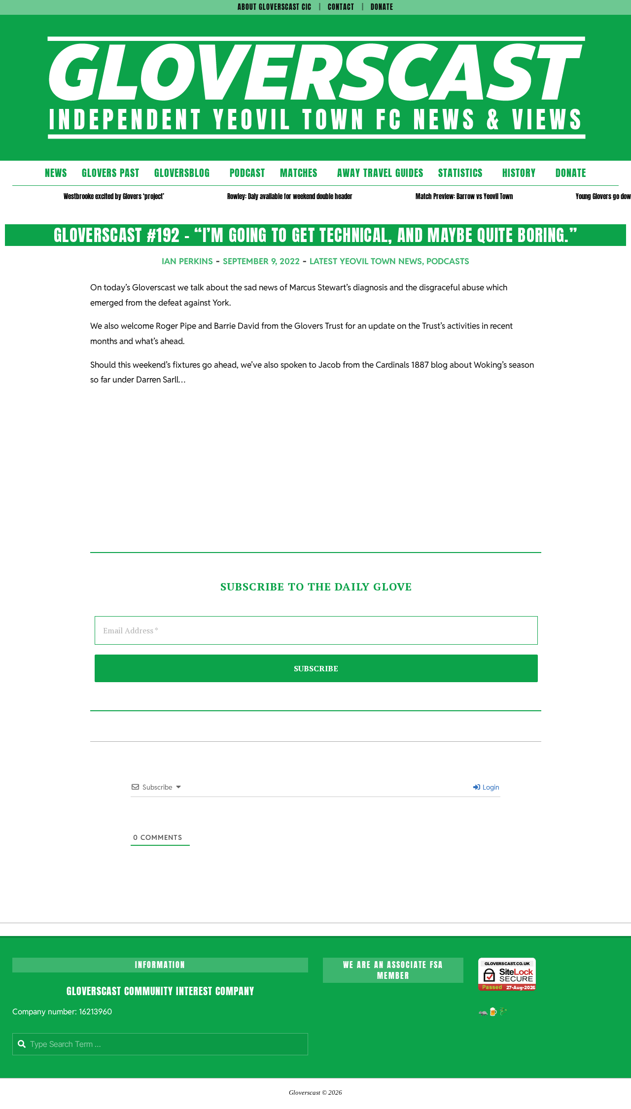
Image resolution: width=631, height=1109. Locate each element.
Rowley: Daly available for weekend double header (289, 196)
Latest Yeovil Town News (366, 261)
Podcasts (447, 261)
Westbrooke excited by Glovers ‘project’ (114, 196)
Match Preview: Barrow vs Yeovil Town (464, 196)
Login (490, 787)
